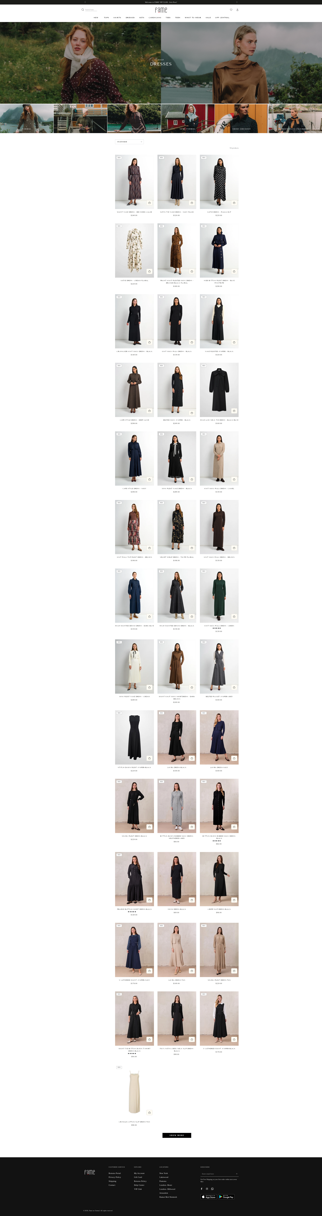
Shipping (112, 1181)
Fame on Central (94, 1210)
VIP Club (138, 1189)
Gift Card (138, 1177)
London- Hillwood (167, 1189)
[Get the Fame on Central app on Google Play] (226, 1198)
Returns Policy (140, 1181)
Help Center (139, 1185)
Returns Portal (115, 1173)
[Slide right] (237, 2)
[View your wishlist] (231, 9)
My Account (139, 1173)
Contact (112, 1185)
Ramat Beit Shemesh (168, 1197)
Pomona (162, 1181)
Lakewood (163, 1177)
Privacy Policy (115, 1177)
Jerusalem (163, 1193)
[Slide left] (85, 2)
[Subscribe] (237, 1174)
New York (163, 1173)
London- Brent (165, 1185)
